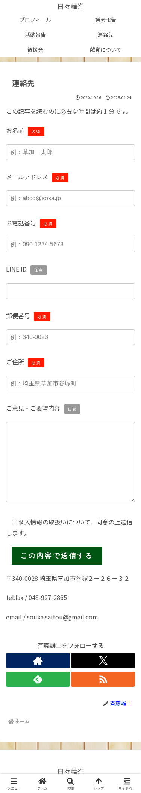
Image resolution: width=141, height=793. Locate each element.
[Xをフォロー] (103, 660)
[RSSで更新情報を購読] (103, 679)
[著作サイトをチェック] (38, 660)
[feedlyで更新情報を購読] (38, 679)
